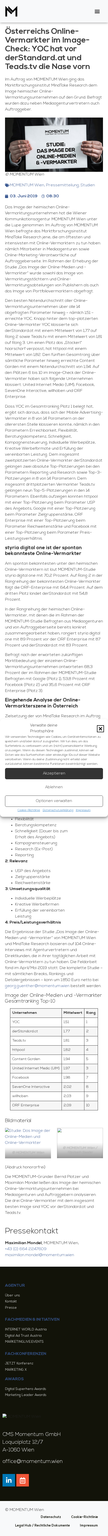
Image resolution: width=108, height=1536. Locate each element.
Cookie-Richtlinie (29, 810)
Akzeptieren (54, 774)
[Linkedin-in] (9, 1480)
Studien (88, 185)
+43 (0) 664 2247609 (25, 1249)
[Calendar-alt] (22, 1480)
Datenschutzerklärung (58, 810)
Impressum (83, 810)
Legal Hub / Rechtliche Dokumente (42, 1525)
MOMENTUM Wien (27, 185)
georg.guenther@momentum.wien (37, 986)
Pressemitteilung (62, 185)
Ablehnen (54, 787)
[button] (100, 728)
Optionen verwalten (54, 801)
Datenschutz (51, 1517)
